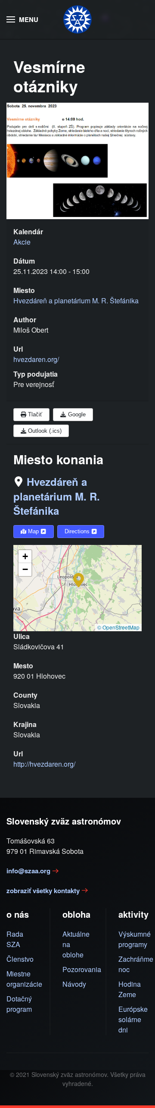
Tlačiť (34, 414)
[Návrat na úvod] (77, 19)
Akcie (22, 242)
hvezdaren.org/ (36, 359)
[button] (22, 19)
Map (33, 531)
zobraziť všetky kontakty (43, 890)
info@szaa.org (28, 870)
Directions (78, 531)
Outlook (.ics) (44, 431)
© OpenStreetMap (118, 627)
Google (76, 414)
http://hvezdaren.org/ (44, 764)
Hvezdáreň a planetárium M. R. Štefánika (56, 496)
